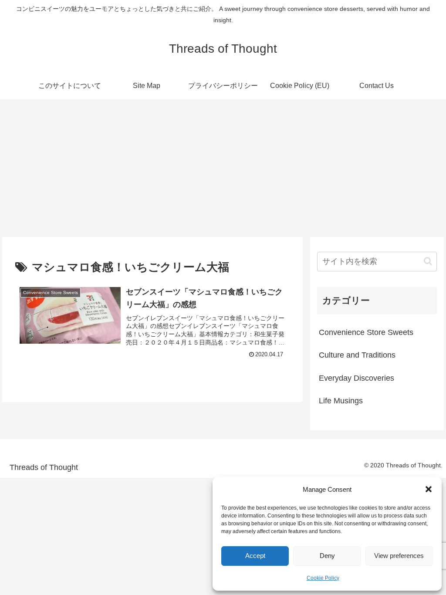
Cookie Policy (323, 578)
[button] (428, 489)
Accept (255, 555)
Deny (327, 555)
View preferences (399, 555)
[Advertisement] (223, 166)
